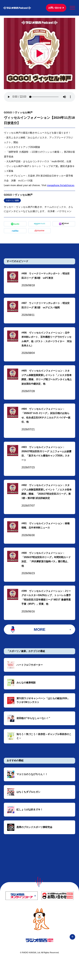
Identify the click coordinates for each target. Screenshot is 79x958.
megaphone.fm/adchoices (60, 185)
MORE (39, 629)
